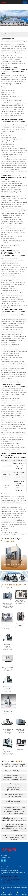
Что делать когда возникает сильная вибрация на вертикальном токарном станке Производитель (14, 810)
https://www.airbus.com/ (18, 534)
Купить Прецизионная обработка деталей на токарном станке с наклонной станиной (14, 827)
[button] (24, 556)
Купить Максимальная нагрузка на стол (14, 795)
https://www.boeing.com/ (9, 532)
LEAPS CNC (4, 169)
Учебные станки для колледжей (14, 802)
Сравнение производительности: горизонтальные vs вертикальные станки (14, 787)
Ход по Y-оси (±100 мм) (10, 771)
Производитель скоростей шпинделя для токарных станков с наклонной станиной (14, 777)
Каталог (10, 893)
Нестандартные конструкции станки (9, 870)
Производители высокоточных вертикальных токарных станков (14, 837)
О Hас (17, 893)
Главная (3, 33)
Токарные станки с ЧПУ (6, 868)
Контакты (24, 893)
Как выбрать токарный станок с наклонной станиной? (14, 765)
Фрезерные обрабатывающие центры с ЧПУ (11, 866)
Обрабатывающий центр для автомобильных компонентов (14, 819)
